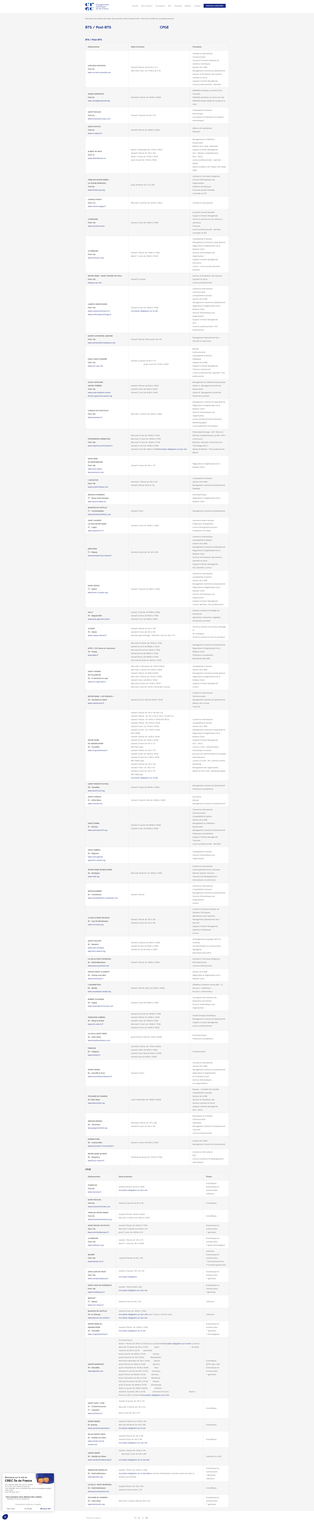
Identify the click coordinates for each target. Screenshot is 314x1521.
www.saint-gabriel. (95, 857)
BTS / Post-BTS (98, 27)
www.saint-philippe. (96, 948)
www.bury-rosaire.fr (96, 1160)
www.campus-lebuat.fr (97, 635)
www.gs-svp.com (95, 282)
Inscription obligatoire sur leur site (172, 449)
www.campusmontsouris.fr (99, 311)
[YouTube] (147, 1518)
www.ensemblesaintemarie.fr (100, 1076)
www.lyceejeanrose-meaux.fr (100, 555)
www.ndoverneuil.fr (96, 703)
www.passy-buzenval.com (98, 966)
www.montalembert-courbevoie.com (103, 898)
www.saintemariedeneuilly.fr (100, 1460)
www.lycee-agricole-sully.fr (99, 619)
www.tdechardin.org (96, 1103)
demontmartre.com (96, 472)
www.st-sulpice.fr (95, 133)
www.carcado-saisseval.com (99, 72)
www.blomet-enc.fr (96, 1261)
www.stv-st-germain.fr (97, 682)
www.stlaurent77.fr (96, 530)
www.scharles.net (95, 803)
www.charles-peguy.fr (97, 206)
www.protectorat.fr (95, 978)
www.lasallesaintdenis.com (99, 1040)
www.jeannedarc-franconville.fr (101, 1146)
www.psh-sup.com (95, 366)
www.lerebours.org (96, 258)
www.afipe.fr (93, 655)
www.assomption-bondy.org (99, 991)
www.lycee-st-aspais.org (98, 592)
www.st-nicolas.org (95, 924)
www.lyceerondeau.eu (97, 501)
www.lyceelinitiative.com (98, 487)
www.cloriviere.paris (96, 226)
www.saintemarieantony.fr (99, 1428)
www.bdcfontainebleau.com (99, 514)
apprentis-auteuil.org (96, 860)
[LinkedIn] (139, 1518)
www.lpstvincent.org (96, 790)
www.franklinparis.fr (96, 1292)
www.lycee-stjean (95, 469)
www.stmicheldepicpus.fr (98, 1232)
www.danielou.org (95, 1477)
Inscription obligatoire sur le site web (134, 1460)
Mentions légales (94, 1518)
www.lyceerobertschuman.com (100, 1006)
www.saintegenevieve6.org (99, 101)
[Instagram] (135, 1518)
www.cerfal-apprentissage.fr (99, 314)
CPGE (164, 27)
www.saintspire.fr (95, 1413)
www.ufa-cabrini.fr (95, 1024)
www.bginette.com (95, 1371)
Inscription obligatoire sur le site (144, 311)
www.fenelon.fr (94, 1055)
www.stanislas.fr (94, 1192)
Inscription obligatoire (128, 1277)
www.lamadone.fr (95, 417)
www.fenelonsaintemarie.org (100, 1219)
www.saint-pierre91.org (97, 830)
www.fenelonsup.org (96, 190)
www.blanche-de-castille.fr (99, 1318)
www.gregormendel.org (97, 1128)
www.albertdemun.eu (97, 158)
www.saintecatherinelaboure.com (102, 343)
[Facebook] (143, 1518)
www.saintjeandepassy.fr (98, 1278)
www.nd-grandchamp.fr (98, 750)
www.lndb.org (93, 876)
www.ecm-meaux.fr (96, 1305)
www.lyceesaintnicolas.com (99, 119)
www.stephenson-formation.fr (100, 446)
